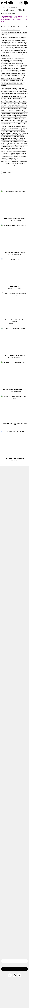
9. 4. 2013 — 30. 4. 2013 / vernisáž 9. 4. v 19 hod (14, 27)
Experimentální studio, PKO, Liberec (10, 30)
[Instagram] (14, 975)
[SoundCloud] (19, 975)
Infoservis (14, 13)
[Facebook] (10, 975)
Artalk (9, 13)
